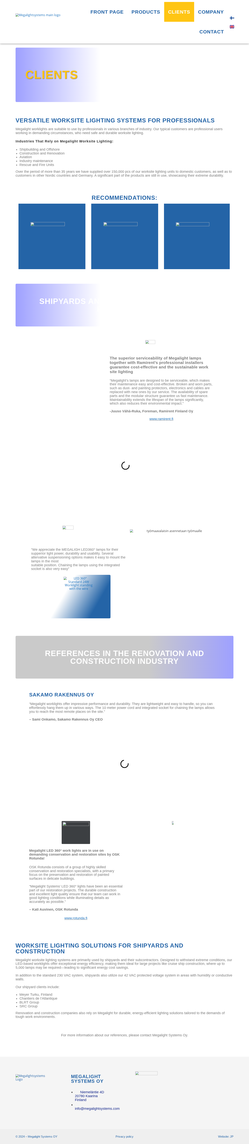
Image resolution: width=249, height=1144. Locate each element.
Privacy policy (124, 1136)
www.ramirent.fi (161, 419)
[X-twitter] (215, 1079)
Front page (107, 12)
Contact (211, 31)
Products (146, 12)
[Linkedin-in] (200, 1079)
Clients (179, 12)
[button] (34, 466)
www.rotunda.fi (75, 918)
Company (211, 12)
